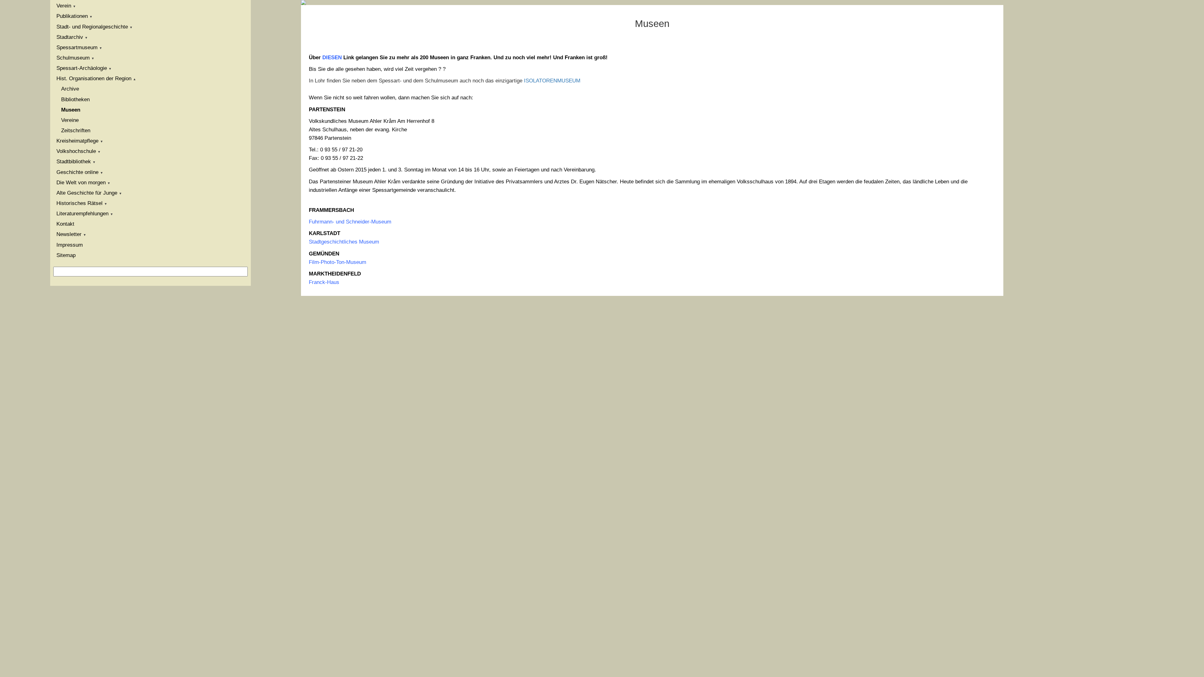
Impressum (69, 245)
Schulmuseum (73, 58)
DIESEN (332, 57)
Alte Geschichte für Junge (86, 193)
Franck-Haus (324, 282)
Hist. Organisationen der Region (93, 78)
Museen (70, 110)
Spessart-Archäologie (81, 68)
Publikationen (72, 16)
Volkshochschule (76, 151)
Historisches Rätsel (79, 203)
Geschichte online (77, 172)
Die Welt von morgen (81, 183)
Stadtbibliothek (73, 162)
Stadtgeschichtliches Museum (344, 242)
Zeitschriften (75, 131)
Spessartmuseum (77, 47)
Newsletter (69, 234)
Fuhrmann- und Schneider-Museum (350, 222)
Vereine (70, 120)
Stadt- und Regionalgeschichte (92, 27)
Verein (63, 6)
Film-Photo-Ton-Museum (337, 262)
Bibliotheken (75, 99)
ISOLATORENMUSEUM (552, 81)
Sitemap (66, 255)
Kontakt (65, 224)
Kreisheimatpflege (77, 141)
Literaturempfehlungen (82, 214)
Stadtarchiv (69, 37)
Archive (70, 89)
